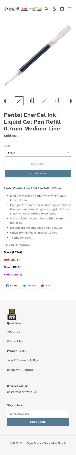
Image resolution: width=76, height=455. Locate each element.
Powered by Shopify (55, 443)
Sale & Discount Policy (22, 360)
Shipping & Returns (20, 370)
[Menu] (70, 9)
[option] (19, 101)
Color (8, 145)
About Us (13, 331)
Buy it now (38, 173)
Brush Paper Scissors (31, 443)
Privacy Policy (16, 350)
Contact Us (15, 341)
